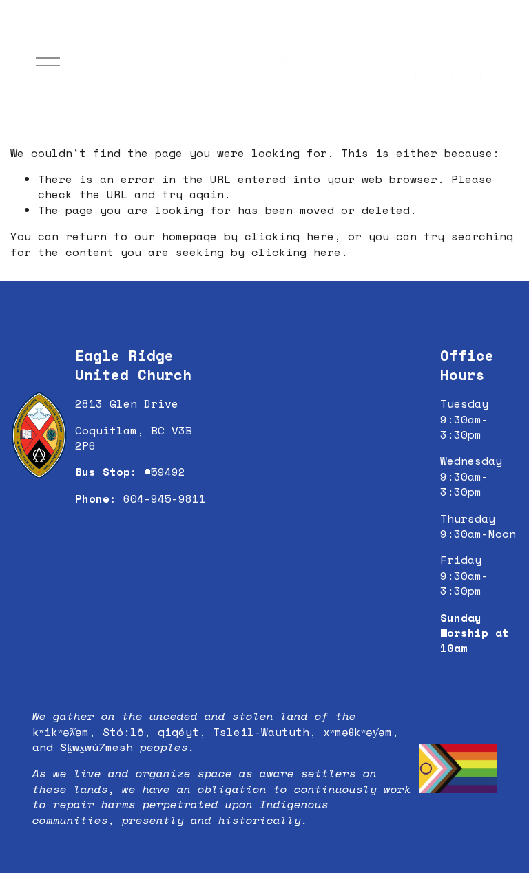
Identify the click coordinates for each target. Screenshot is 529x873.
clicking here (289, 236)
